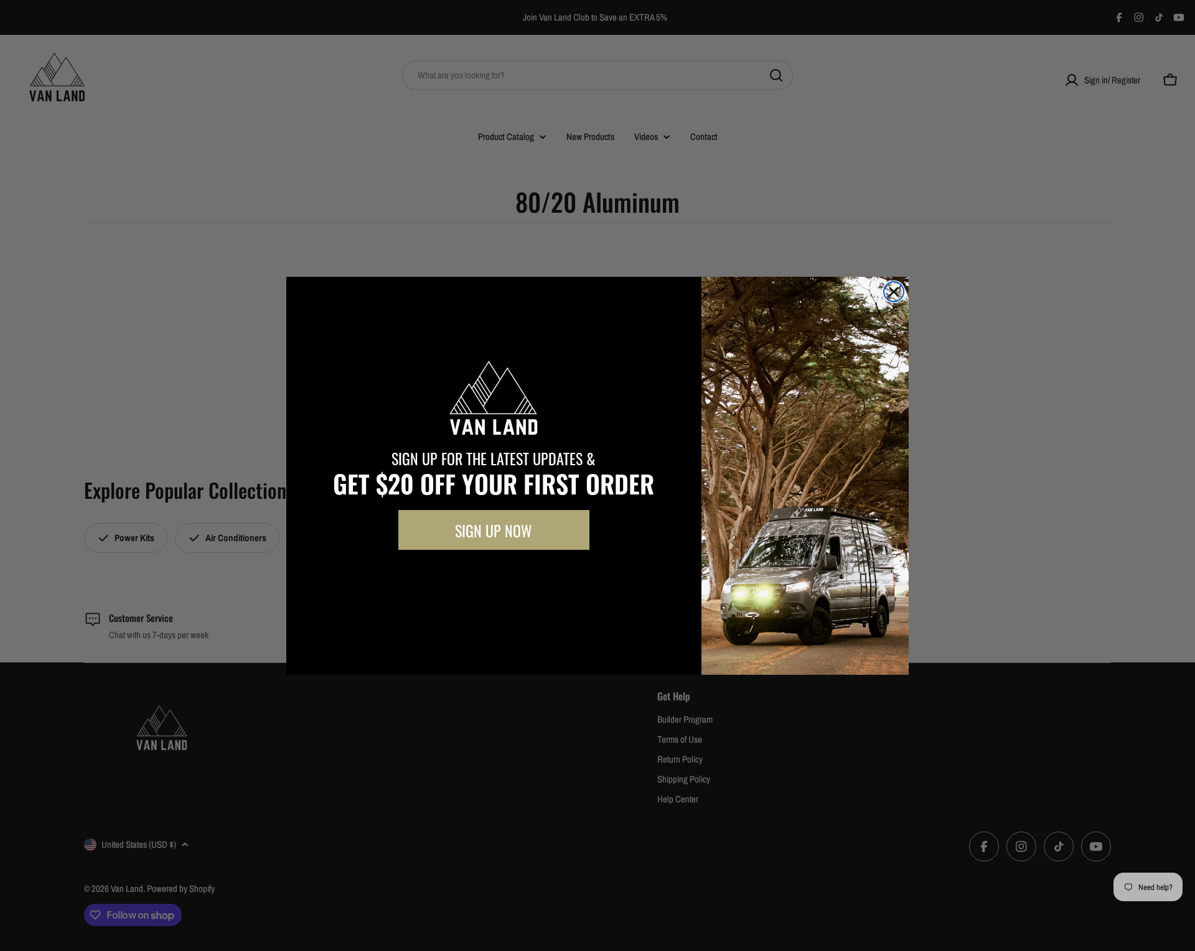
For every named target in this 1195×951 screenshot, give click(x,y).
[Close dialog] (894, 292)
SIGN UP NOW (493, 530)
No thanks (494, 578)
